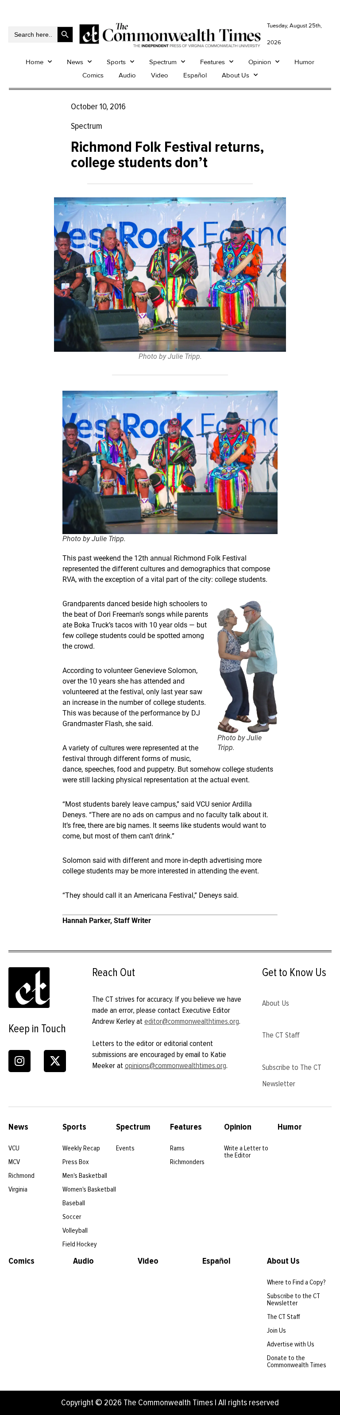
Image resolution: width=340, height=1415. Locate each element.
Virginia (17, 1189)
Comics (93, 75)
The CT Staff (281, 1035)
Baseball (73, 1203)
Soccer (71, 1216)
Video (159, 75)
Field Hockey (79, 1244)
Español (195, 75)
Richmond (21, 1175)
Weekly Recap (81, 1148)
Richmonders (187, 1161)
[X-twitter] (55, 1061)
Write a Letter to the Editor (246, 1152)
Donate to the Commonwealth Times (296, 1361)
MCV (14, 1161)
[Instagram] (19, 1061)
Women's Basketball (89, 1189)
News (75, 62)
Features (212, 62)
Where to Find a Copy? (296, 1282)
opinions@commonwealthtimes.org (175, 1065)
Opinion (259, 62)
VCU (13, 1148)
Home (34, 62)
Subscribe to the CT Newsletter (293, 1299)
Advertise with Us (290, 1344)
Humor (304, 62)
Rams (177, 1148)
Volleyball (75, 1230)
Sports (116, 62)
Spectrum (163, 62)
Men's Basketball (84, 1175)
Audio (127, 75)
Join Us (276, 1330)
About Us (235, 75)
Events (125, 1148)
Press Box (75, 1161)
